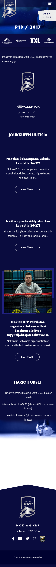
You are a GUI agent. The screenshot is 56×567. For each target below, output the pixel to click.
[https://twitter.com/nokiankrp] (28, 539)
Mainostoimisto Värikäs (32, 557)
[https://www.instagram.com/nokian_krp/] (35, 539)
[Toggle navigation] (50, 3)
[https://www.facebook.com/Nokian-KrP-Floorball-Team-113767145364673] (13, 539)
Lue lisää (27, 189)
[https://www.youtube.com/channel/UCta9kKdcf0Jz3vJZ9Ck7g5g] (20, 539)
